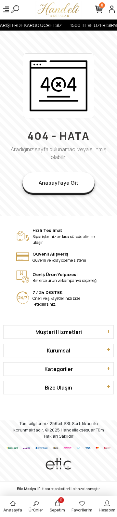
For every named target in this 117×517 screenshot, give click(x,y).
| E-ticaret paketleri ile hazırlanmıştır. (58, 488)
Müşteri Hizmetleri (58, 332)
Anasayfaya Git (58, 182)
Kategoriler (59, 369)
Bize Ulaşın (58, 387)
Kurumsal (58, 350)
